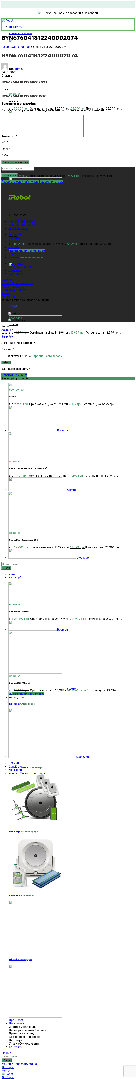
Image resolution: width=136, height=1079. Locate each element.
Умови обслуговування (17, 283)
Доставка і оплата (14, 290)
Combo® (26, 257)
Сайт (4, 155)
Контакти (8, 296)
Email (5, 149)
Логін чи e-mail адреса (18, 342)
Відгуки (6, 280)
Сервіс (5, 293)
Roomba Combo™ (26, 767)
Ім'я (4, 142)
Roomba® (20, 33)
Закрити (7, 330)
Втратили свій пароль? (47, 356)
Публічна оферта (13, 286)
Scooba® (22, 895)
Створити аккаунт (14, 375)
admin (19, 69)
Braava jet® (23, 831)
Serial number (21, 46)
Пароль (7, 349)
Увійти (6, 362)
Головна (6, 46)
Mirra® (20, 959)
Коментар (9, 136)
